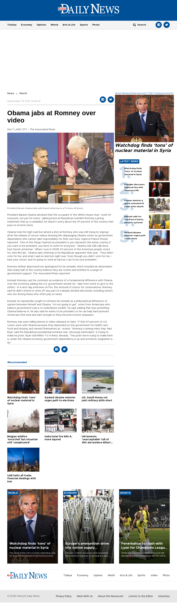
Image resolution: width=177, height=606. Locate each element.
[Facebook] (159, 25)
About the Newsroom (110, 596)
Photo (96, 25)
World (54, 25)
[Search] (134, 24)
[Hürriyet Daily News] (88, 10)
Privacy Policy (64, 596)
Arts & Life (69, 25)
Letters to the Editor (141, 596)
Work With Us (85, 596)
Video (154, 575)
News (10, 93)
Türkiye (12, 25)
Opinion (41, 25)
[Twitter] (167, 25)
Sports (84, 25)
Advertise (164, 596)
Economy (26, 25)
